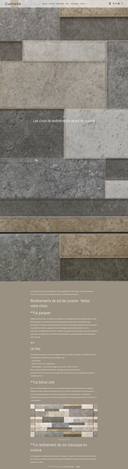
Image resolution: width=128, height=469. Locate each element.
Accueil (45, 4)
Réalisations (60, 4)
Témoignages (74, 4)
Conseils (64, 116)
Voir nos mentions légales (68, 466)
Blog (67, 4)
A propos (51, 4)
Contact (82, 4)
